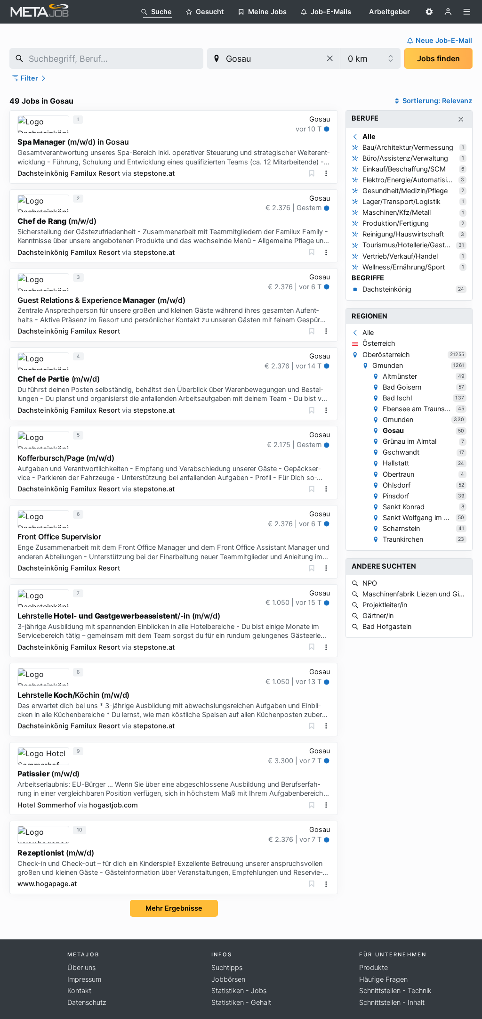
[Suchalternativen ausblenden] (461, 119)
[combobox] (106, 58)
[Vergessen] (312, 173)
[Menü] (466, 11)
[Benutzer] (448, 11)
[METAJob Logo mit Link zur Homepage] (39, 12)
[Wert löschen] (330, 58)
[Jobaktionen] (326, 173)
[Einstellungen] (429, 11)
